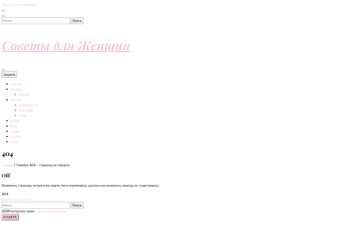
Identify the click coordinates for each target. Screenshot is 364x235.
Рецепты (16, 89)
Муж (13, 125)
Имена (15, 120)
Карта (14, 141)
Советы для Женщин (66, 45)
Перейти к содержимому (19, 4)
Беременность (29, 104)
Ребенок (16, 99)
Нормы (15, 131)
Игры (23, 115)
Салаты (24, 94)
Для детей (26, 110)
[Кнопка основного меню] (3, 69)
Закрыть (9, 74)
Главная (15, 83)
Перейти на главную (16, 199)
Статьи (15, 136)
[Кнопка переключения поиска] (3, 16)
